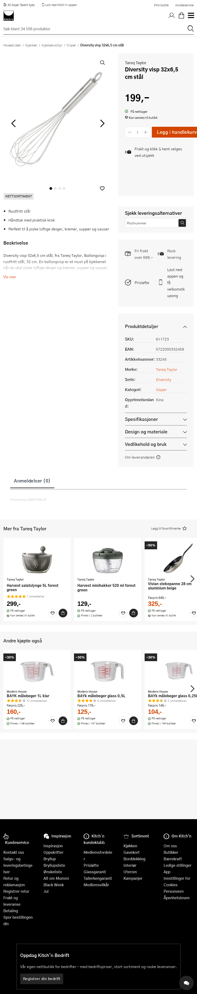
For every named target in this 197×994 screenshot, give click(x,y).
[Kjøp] (63, 613)
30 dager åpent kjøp (21, 5)
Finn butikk (161, 5)
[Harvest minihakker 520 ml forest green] (107, 558)
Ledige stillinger (177, 865)
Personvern (174, 891)
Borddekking (134, 858)
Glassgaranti (95, 871)
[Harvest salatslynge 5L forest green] (37, 558)
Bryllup (49, 858)
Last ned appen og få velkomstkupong (176, 282)
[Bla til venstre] (13, 123)
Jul (46, 891)
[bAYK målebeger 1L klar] (37, 670)
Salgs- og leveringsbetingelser (17, 865)
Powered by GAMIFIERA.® (28, 499)
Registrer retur (16, 891)
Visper (71, 45)
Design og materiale (146, 431)
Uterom (130, 871)
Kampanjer (132, 878)
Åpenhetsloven (177, 897)
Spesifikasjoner (141, 419)
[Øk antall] (145, 132)
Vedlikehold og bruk (145, 444)
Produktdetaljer (141, 326)
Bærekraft (173, 858)
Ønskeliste (52, 871)
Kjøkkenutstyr (52, 45)
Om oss (170, 845)
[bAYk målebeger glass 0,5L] (107, 670)
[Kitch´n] (8, 15)
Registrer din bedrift (42, 978)
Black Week (53, 884)
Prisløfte (142, 282)
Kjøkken (31, 45)
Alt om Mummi (56, 878)
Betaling (10, 910)
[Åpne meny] (191, 15)
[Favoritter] (52, 613)
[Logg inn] (172, 15)
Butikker (171, 852)
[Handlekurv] (181, 15)
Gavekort (131, 852)
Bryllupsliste (54, 865)
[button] (102, 188)
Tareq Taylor (135, 62)
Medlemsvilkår (96, 884)
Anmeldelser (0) (32, 480)
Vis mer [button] (9, 276)
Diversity (163, 379)
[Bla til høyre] (101, 123)
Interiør (129, 865)
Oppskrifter (53, 852)
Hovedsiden (12, 45)
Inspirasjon (53, 845)
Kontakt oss (13, 852)
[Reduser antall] (129, 132)
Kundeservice (184, 5)
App (167, 871)
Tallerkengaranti (98, 878)
